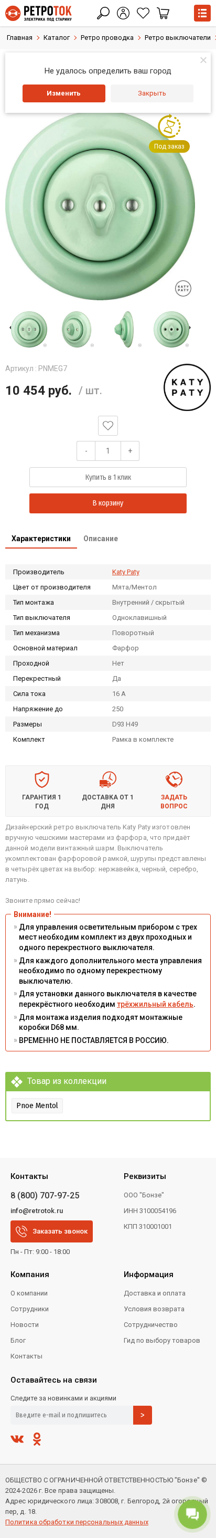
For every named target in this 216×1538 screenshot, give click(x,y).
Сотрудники (29, 1309)
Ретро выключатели (178, 37)
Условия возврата (154, 1309)
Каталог (57, 37)
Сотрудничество (151, 1325)
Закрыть (152, 93)
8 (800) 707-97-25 (44, 1195)
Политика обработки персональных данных (76, 1522)
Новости (24, 1325)
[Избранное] (143, 13)
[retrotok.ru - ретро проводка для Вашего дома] (38, 13)
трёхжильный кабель (155, 1004)
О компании (29, 1293)
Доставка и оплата (155, 1293)
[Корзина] (163, 13)
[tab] (41, 539)
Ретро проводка (107, 37)
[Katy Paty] (187, 387)
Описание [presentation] (100, 538)
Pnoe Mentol (37, 1105)
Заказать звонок (60, 1231)
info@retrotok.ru (36, 1211)
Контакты (26, 1356)
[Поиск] (103, 13)
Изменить (64, 93)
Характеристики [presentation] (41, 538)
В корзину (108, 503)
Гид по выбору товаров (162, 1340)
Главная (20, 37)
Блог (18, 1340)
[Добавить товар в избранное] (108, 425)
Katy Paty (125, 572)
